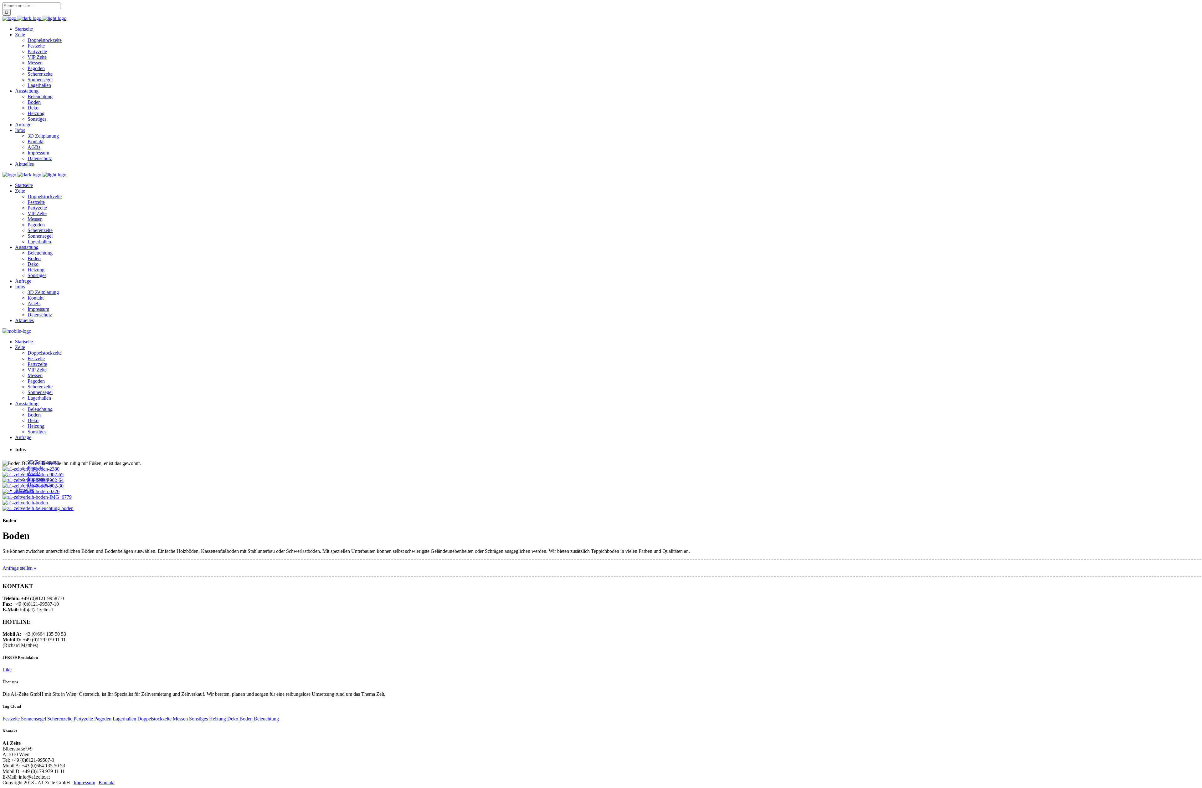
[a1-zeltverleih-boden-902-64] (33, 480)
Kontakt (107, 782)
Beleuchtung (266, 718)
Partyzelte (83, 718)
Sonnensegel (33, 718)
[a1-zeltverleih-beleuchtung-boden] (38, 508)
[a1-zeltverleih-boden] (25, 502)
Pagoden (102, 718)
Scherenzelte (59, 718)
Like (7, 669)
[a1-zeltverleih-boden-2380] (31, 469)
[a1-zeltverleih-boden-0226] (31, 491)
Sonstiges (198, 718)
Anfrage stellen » (19, 568)
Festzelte (11, 718)
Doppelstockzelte (154, 718)
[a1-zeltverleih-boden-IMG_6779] (37, 497)
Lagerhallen (124, 718)
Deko (232, 718)
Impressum (84, 782)
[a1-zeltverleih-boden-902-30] (33, 485)
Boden (246, 718)
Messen (180, 718)
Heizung (217, 718)
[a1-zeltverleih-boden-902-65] (33, 474)
